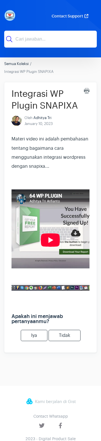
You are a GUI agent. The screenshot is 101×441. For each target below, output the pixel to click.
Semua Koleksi (16, 63)
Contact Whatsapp (50, 416)
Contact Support (67, 16)
